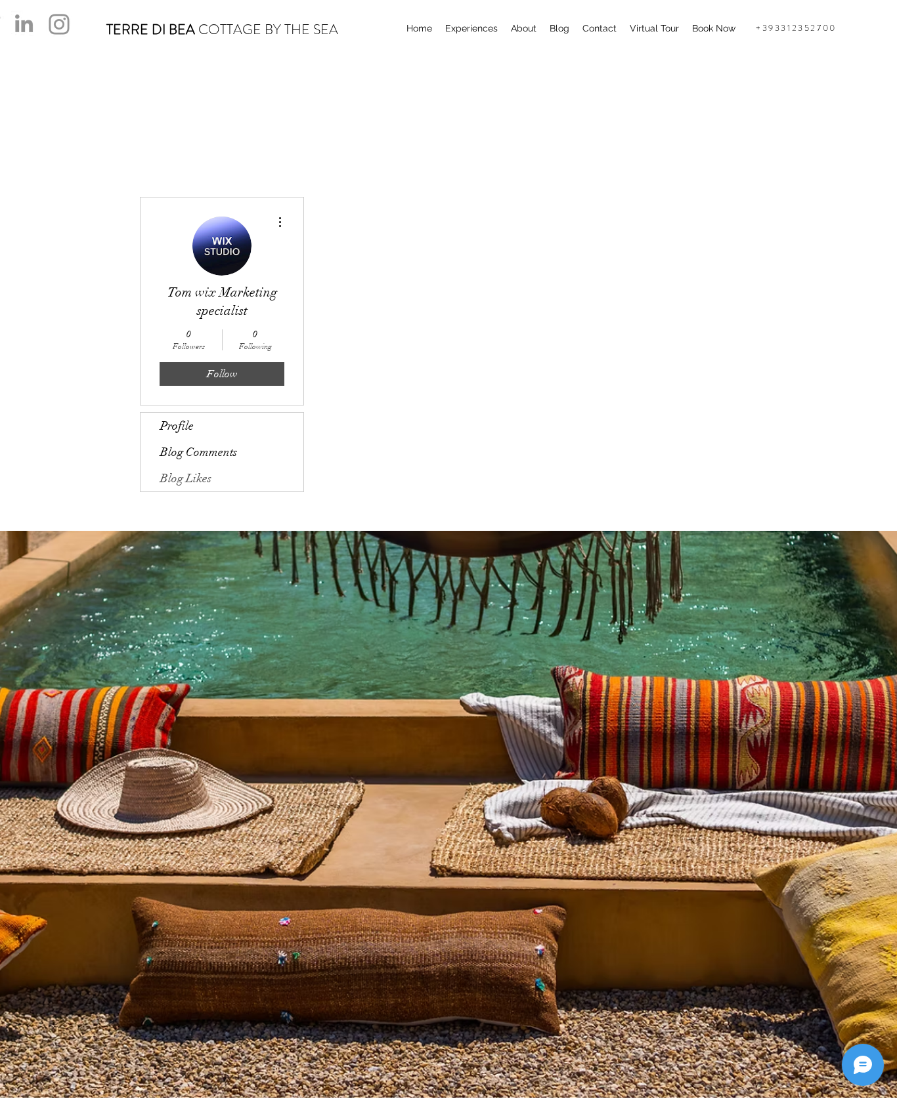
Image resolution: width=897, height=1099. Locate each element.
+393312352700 (796, 28)
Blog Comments (198, 452)
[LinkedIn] (24, 23)
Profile (177, 426)
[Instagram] (59, 24)
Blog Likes (185, 478)
